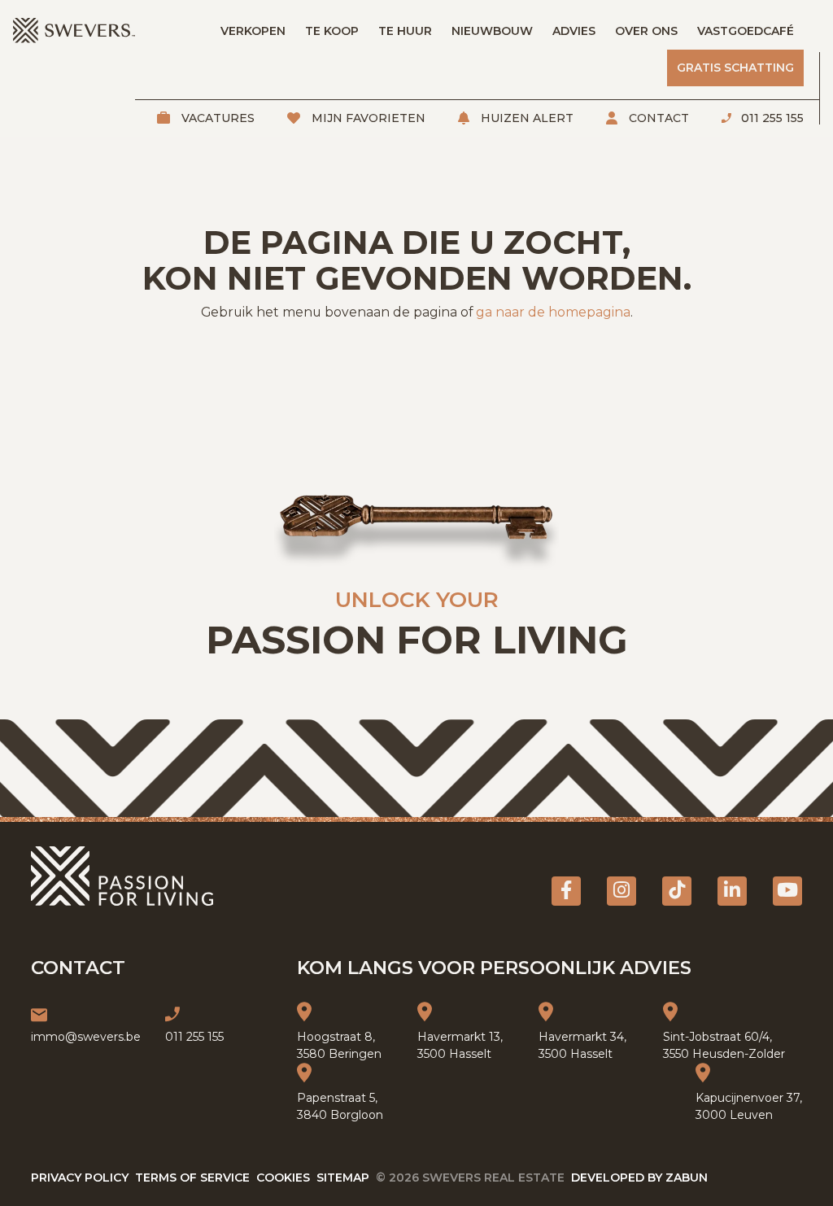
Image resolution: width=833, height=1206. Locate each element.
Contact (657, 118)
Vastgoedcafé (745, 31)
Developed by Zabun (639, 1177)
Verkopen (253, 31)
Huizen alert (526, 118)
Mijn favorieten (366, 118)
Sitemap (342, 1177)
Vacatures (216, 118)
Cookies (283, 1177)
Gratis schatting (735, 67)
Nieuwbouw (492, 31)
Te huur (405, 31)
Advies (573, 31)
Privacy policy (80, 1177)
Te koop (332, 31)
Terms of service (192, 1177)
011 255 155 (771, 118)
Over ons (646, 31)
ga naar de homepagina (553, 312)
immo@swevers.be (86, 1036)
